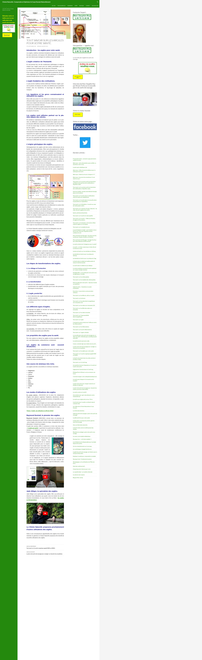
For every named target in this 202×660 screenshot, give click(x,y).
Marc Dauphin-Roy (43, 46)
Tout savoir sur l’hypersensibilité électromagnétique (81, 316)
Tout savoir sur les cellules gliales (81, 277)
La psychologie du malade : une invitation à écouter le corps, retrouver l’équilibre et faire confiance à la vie (85, 231)
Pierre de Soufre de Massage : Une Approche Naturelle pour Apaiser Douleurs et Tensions (85, 236)
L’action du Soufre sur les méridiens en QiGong (84, 251)
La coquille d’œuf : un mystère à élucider (82, 472)
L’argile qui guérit (33, 428)
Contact (88, 5)
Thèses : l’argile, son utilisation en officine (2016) (40, 410)
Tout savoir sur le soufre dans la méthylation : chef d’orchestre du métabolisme (84, 196)
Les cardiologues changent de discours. (82, 449)
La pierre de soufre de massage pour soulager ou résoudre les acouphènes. (44, 553)
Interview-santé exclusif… (79, 466)
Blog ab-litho (95, 5)
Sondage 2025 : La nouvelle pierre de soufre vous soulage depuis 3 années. (85, 273)
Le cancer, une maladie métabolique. (82, 436)
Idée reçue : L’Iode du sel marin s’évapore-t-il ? (84, 174)
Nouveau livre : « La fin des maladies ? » (82, 439)
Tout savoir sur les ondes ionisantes (81, 312)
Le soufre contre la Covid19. (80, 392)
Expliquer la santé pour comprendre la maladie (84, 456)
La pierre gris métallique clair (80, 167)
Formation (70, 5)
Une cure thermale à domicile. (80, 425)
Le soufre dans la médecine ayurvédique (82, 265)
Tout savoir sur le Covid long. (80, 362)
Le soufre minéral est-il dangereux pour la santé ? (85, 244)
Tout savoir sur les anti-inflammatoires (82, 329)
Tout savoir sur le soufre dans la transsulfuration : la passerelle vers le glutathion (85, 200)
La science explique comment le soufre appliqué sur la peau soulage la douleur (84, 269)
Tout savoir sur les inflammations (81, 326)
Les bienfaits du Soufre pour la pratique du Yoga (84, 258)
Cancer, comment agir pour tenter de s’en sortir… (85, 343)
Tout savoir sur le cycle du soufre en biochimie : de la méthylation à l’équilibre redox (84, 188)
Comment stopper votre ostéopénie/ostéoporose (85, 376)
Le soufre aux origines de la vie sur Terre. (83, 399)
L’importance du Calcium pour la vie (81, 469)
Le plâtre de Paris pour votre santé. (81, 417)
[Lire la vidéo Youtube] (45, 477)
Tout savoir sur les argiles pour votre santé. (83, 351)
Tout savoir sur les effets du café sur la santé (83, 295)
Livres (76, 5)
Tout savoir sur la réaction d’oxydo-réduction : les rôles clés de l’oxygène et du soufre (85, 209)
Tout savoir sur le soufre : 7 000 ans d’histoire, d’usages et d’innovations (84, 219)
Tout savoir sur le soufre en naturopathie (83, 215)
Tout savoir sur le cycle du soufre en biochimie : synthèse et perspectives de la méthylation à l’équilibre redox (84, 183)
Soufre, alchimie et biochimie (80, 213)
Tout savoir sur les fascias (79, 298)
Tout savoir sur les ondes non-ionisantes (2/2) (84, 305)
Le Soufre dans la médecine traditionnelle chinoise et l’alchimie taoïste (84, 262)
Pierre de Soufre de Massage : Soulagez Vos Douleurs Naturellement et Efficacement (85, 240)
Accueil (54, 5)
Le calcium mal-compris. (79, 474)
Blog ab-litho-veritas (78, 477)
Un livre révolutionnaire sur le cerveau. (82, 446)
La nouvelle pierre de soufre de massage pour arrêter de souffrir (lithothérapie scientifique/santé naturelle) (85, 337)
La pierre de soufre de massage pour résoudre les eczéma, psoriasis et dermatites (85, 388)
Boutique (81, 5)
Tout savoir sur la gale (78, 319)
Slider (28, 37)
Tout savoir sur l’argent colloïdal (81, 332)
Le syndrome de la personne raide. (81, 341)
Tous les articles (61, 5)
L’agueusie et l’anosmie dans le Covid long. (83, 369)
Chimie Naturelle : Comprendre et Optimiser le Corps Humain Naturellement (26, 2)
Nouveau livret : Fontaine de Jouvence (82, 459)
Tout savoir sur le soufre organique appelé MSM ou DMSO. (41, 547)
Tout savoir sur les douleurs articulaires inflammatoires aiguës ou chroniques (84, 223)
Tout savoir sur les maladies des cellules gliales (84, 279)
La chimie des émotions (78, 410)
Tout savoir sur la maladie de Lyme (81, 227)
